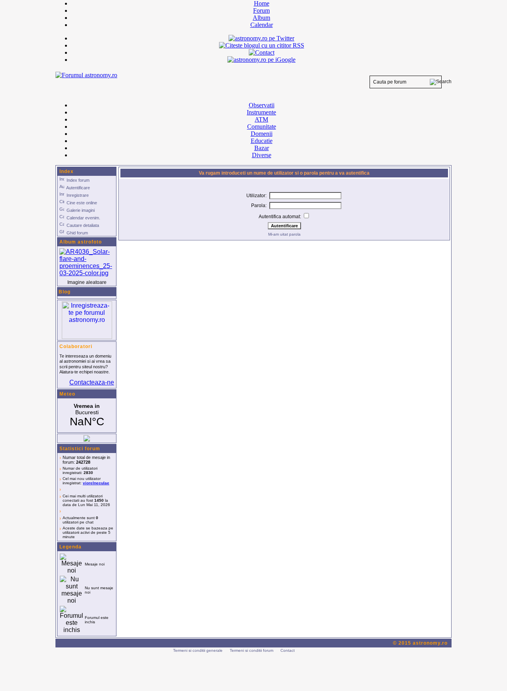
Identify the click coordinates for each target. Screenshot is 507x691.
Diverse (261, 155)
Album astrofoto (80, 242)
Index (66, 171)
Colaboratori (75, 346)
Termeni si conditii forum (251, 650)
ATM (261, 119)
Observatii (261, 105)
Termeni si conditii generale (198, 650)
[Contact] (261, 52)
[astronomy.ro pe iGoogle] (261, 59)
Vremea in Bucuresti (86, 415)
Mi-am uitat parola (284, 234)
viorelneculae (96, 483)
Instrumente (261, 112)
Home (261, 3)
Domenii (262, 133)
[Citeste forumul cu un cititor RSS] (261, 45)
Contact (287, 650)
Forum (261, 10)
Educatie (262, 140)
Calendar (261, 24)
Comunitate (261, 126)
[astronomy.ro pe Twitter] (261, 38)
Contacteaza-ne (91, 382)
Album (261, 17)
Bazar (261, 148)
